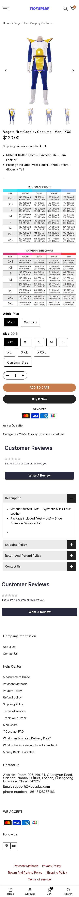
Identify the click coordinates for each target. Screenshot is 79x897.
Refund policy (12, 697)
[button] (39, 475)
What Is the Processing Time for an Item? (30, 745)
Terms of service (14, 711)
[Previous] (6, 70)
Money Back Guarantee (19, 752)
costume (59, 434)
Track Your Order (14, 718)
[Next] (73, 70)
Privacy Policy (12, 690)
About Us (9, 646)
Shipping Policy (13, 704)
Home (6, 23)
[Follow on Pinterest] (6, 846)
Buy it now (39, 399)
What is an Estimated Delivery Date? (27, 738)
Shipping (9, 146)
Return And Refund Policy (25, 872)
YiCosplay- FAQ (13, 731)
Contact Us (10, 653)
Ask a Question (14, 425)
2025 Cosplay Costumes (35, 434)
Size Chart (10, 725)
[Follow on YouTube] (13, 846)
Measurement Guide (16, 677)
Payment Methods (15, 684)
